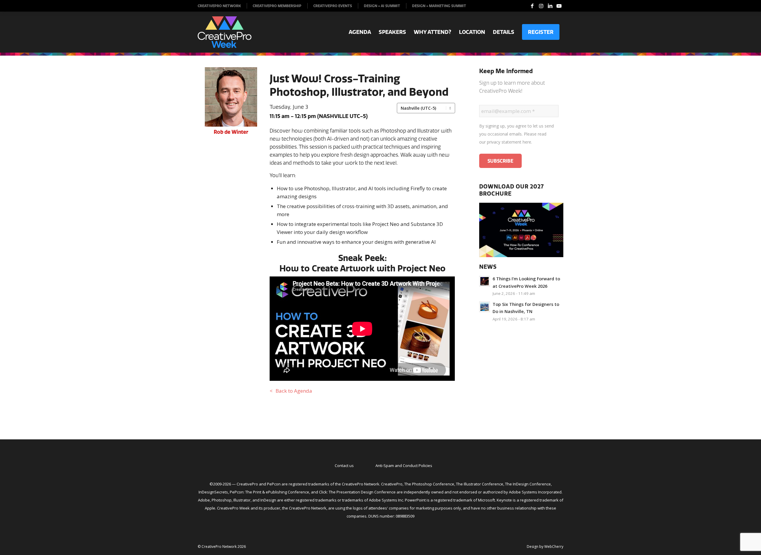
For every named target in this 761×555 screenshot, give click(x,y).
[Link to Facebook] (532, 5)
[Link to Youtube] (558, 5)
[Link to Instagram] (541, 5)
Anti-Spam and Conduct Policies (403, 465)
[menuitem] (222, 6)
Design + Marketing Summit (439, 6)
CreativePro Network (219, 6)
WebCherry (553, 546)
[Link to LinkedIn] (549, 5)
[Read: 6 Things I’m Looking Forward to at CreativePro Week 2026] (484, 281)
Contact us (344, 465)
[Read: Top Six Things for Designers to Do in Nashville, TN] (484, 306)
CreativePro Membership (277, 6)
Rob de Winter (231, 132)
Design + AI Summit (382, 6)
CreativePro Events (332, 6)
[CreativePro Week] (224, 32)
